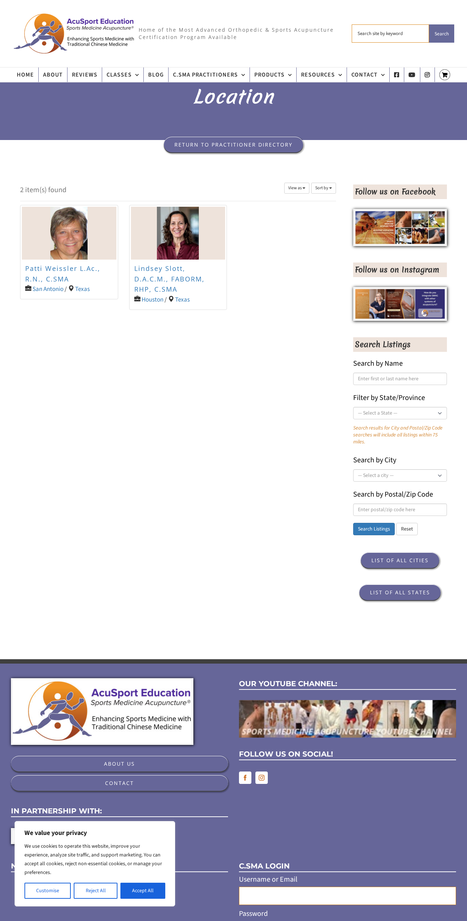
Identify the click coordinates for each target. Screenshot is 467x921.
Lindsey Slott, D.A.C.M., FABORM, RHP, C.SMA (169, 279)
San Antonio (47, 289)
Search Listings (374, 529)
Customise (47, 890)
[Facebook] (245, 778)
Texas (82, 289)
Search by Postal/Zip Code (393, 494)
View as (295, 188)
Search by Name (378, 363)
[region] (95, 863)
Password (253, 914)
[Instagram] (261, 778)
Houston (152, 299)
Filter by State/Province (389, 398)
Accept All (143, 890)
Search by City (374, 460)
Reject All (96, 890)
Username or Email (268, 879)
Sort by (322, 188)
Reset (407, 529)
